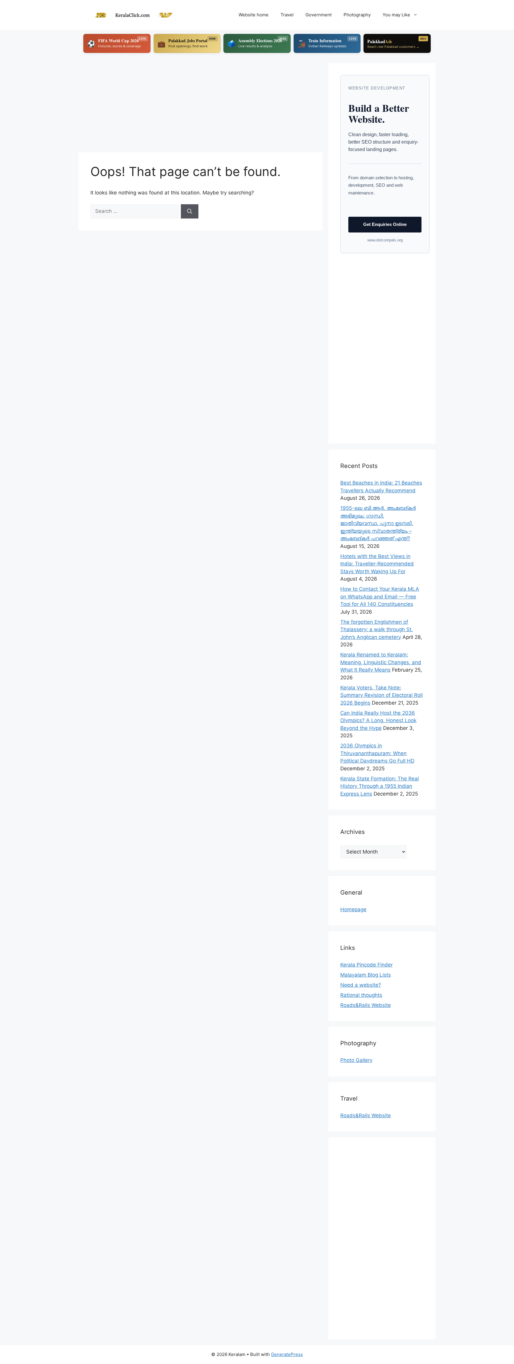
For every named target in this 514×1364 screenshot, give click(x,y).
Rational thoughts (361, 995)
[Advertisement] (200, 104)
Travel (287, 15)
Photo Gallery (356, 1060)
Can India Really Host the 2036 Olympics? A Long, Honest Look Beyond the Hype (378, 720)
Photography (357, 15)
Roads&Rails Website (365, 1005)
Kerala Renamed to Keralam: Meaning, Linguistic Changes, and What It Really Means (380, 662)
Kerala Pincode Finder (366, 965)
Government (318, 15)
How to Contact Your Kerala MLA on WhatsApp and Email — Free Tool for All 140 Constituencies (379, 596)
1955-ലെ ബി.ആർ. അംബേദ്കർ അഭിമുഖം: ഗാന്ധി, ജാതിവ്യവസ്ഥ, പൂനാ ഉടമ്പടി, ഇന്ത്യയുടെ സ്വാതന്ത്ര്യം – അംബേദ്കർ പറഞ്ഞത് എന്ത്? (378, 523)
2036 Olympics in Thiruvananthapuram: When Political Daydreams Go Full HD (377, 753)
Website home (254, 15)
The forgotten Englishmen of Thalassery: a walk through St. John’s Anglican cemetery (376, 629)
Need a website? (360, 985)
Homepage (353, 909)
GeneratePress (287, 1354)
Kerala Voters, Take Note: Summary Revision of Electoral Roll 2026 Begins (381, 695)
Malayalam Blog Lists (365, 975)
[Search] (189, 211)
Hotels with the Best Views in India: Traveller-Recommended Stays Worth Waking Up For (377, 563)
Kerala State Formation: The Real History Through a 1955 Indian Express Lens (379, 786)
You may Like (396, 15)
